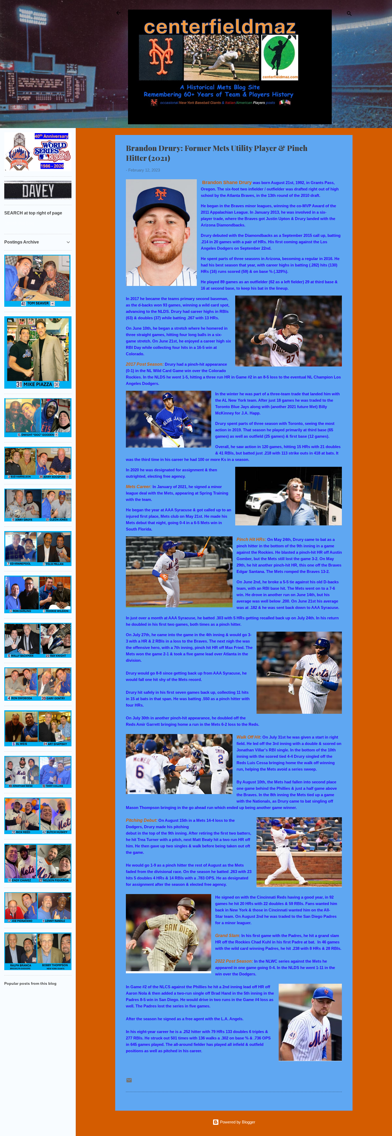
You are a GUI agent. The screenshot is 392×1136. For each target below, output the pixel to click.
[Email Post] (129, 1082)
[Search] (349, 14)
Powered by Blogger (237, 1122)
